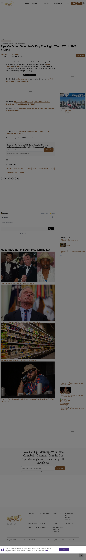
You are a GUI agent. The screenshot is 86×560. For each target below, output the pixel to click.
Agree (64, 549)
